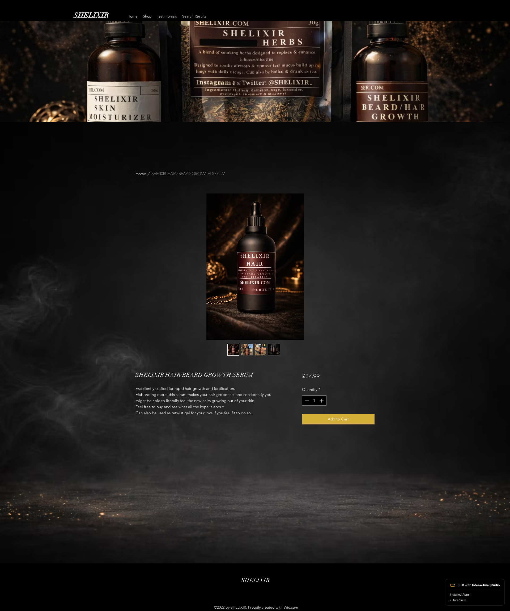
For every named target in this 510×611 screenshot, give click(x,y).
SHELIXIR (91, 15)
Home (140, 173)
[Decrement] (306, 401)
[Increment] (322, 401)
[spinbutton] (314, 401)
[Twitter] (255, 590)
